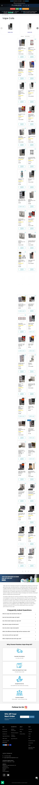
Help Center (5, 738)
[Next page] (31, 571)
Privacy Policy (22, 733)
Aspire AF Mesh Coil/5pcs (21, 179)
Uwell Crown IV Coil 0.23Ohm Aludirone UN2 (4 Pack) (31, 430)
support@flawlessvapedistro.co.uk (11, 757)
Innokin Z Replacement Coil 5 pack (21, 241)
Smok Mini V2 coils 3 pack (21, 115)
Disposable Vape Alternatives (31, 748)
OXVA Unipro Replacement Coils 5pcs (31, 535)
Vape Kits (30, 731)
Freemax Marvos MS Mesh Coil (21, 364)
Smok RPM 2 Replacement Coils (21, 137)
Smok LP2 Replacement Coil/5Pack (30, 557)
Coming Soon (25, 8)
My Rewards (5, 729)
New (20, 8)
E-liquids (30, 729)
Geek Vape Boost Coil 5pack (31, 261)
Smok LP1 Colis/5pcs (30, 364)
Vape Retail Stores (6, 736)
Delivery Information (13, 730)
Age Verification (14, 738)
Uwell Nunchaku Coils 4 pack (31, 324)
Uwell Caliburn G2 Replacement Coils (21, 200)
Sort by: (22, 36)
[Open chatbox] (36, 777)
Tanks (29, 733)
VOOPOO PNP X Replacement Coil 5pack (21, 261)
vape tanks (21, 602)
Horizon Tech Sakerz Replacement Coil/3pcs (20, 385)
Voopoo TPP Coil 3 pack (31, 137)
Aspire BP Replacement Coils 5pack (31, 200)
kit (36, 587)
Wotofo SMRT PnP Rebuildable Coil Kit (21, 514)
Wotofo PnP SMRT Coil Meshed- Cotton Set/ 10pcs (31, 492)
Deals (17, 8)
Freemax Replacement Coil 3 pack (31, 283)
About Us (21, 729)
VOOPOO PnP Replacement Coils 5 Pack (21, 48)
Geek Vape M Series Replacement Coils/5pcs (20, 407)
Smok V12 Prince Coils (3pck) (31, 219)
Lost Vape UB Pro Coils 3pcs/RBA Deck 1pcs (21, 492)
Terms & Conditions (13, 736)
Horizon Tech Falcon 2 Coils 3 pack (31, 407)
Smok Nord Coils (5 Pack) (31, 179)
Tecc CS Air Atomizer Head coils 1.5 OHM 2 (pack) (21, 284)
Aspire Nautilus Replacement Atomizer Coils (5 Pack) (31, 115)
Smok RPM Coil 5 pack (31, 91)
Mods (29, 736)
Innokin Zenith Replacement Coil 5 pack (21, 220)
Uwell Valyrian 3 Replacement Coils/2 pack (31, 305)
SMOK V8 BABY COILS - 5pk (31, 344)
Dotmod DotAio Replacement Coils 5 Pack (31, 472)
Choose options (22, 57)
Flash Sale (12, 8)
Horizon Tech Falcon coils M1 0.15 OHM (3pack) (21, 305)
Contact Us (5, 733)
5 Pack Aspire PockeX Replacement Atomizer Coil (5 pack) (21, 92)
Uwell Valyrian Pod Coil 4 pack (31, 514)
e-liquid (25, 590)
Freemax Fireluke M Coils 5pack (21, 535)
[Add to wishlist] (25, 39)
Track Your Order (6, 740)
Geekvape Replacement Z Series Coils (21, 70)
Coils (29, 738)
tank (5, 588)
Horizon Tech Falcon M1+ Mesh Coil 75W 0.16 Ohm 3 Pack (31, 451)
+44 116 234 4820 (7, 755)
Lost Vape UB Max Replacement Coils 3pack (31, 158)
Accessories (30, 742)
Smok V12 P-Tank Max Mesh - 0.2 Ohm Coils (21, 345)
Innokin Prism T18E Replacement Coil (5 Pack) (31, 384)
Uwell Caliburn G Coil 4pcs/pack (21, 158)
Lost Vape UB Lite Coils (21, 557)
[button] (24, 5)
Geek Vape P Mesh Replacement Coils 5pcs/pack (21, 472)
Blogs (21, 731)
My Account (5, 731)
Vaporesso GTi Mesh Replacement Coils (31, 48)
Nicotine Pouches (31, 740)
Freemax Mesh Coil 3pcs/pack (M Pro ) (31, 241)
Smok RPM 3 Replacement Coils (21, 324)
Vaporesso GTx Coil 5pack (31, 70)
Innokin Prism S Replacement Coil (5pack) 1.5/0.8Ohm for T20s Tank (21, 452)
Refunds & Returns (14, 732)
